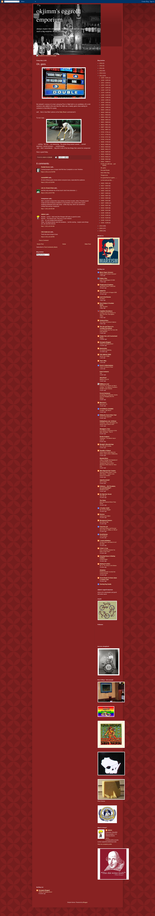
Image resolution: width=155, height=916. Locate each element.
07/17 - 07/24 (105, 134)
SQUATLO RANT (105, 480)
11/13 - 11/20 (105, 92)
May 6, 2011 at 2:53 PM (47, 182)
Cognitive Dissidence (106, 311)
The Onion (103, 500)
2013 (101, 70)
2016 (101, 63)
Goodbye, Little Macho (105, 410)
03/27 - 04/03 (105, 193)
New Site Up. (103, 495)
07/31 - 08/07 (105, 129)
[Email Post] (56, 157)
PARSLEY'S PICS (105, 564)
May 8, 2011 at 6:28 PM (47, 237)
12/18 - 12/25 (105, 80)
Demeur (102, 514)
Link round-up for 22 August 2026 (108, 292)
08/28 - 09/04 (105, 120)
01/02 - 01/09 (105, 223)
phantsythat (103, 348)
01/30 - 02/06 (105, 213)
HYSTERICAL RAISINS (106, 409)
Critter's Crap (104, 548)
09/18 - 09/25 (105, 112)
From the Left (104, 526)
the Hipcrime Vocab (105, 494)
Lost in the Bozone (105, 297)
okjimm (43, 214)
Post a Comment (44, 240)
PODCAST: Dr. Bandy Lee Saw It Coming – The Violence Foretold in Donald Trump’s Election (108, 387)
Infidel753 (103, 291)
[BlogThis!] (61, 157)
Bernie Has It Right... (105, 356)
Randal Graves (45, 167)
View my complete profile (105, 844)
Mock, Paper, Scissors (106, 272)
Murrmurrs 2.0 (103, 404)
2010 (101, 226)
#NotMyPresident (104, 489)
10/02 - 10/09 (105, 107)
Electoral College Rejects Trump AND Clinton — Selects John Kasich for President (108, 474)
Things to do (104, 175)
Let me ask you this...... (107, 180)
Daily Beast (63, 112)
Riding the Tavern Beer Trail (108, 415)
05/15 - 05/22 (105, 157)
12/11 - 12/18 (105, 82)
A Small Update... (104, 559)
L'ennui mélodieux (105, 540)
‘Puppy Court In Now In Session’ (108, 274)
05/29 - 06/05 (105, 152)
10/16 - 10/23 (105, 102)
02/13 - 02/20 (105, 208)
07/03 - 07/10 (105, 139)
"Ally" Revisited (103, 306)
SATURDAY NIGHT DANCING (107, 286)
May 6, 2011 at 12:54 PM (48, 172)
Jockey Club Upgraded (106, 416)
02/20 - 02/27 (105, 205)
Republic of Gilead (105, 450)
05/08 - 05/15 (105, 159)
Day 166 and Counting (105, 446)
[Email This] (59, 157)
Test (101, 373)
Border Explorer (104, 436)
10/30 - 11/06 (105, 97)
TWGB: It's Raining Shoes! (106, 343)
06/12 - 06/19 (105, 147)
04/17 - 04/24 (105, 185)
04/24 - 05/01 (105, 183)
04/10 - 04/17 (105, 188)
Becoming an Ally (104, 522)
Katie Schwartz (104, 371)
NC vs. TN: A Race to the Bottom (108, 565)
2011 (101, 75)
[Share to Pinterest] (67, 157)
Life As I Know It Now (47, 188)
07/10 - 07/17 (105, 137)
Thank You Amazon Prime (106, 367)
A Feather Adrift (104, 508)
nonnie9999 (44, 177)
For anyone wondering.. (106, 350)
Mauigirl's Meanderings (107, 444)
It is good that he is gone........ (109, 177)
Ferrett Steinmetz (105, 393)
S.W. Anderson (45, 232)
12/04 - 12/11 (105, 85)
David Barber (104, 534)
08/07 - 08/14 (105, 127)
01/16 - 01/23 (105, 218)
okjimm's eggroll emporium (58, 15)
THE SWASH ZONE (105, 354)
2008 (101, 231)
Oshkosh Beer (104, 320)
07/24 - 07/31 (105, 132)
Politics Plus (103, 278)
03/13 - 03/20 (105, 198)
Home (64, 244)
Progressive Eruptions (106, 284)
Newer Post (40, 244)
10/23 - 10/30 (105, 100)
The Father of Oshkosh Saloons (108, 322)
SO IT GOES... (103, 481)
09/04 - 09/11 (105, 117)
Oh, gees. (103, 168)
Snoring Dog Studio (105, 584)
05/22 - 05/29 (105, 154)
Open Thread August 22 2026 (107, 280)
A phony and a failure (105, 516)
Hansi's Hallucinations (106, 365)
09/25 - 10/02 (105, 110)
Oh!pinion (102, 570)
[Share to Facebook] (65, 157)
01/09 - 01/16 (105, 220)
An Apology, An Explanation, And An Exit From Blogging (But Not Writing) (109, 396)
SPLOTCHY (103, 378)
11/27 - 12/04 (105, 87)
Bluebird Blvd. (104, 458)
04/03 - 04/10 (105, 190)
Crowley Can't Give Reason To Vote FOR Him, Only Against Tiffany (108, 314)
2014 (101, 68)
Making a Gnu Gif (104, 379)
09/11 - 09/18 (105, 115)
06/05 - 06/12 (105, 149)
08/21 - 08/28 (105, 122)
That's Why (103, 361)
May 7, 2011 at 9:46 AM (47, 226)
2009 (101, 228)
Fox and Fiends (105, 170)
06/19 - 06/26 (105, 144)
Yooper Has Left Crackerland (108, 336)
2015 (101, 65)
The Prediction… (104, 536)
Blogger (102, 337)
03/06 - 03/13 (105, 200)
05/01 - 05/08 (105, 161)
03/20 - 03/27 (105, 195)
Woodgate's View (105, 429)
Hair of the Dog (105, 172)
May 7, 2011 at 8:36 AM (47, 208)
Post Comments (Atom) (50, 247)
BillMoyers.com (104, 384)
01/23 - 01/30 (105, 215)
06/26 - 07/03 (105, 142)
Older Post (88, 244)
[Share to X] (63, 157)
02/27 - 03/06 (105, 203)
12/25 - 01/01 (105, 78)
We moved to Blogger (105, 509)
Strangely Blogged (105, 342)
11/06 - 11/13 (105, 95)
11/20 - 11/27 (105, 90)
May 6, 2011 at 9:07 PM (47, 193)
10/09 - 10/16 (105, 105)
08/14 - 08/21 (105, 124)
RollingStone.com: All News (108, 421)
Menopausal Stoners (106, 520)
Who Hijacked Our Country (108, 471)
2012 (101, 73)
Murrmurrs (103, 402)
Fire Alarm (102, 298)
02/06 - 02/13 (105, 210)
